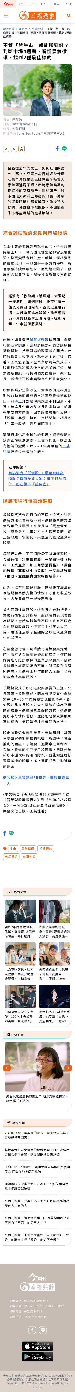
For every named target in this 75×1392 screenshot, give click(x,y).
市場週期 (11, 856)
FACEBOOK (26, 4)
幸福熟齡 (8, 29)
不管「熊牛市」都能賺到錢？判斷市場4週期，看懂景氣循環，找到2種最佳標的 (37, 32)
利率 (14, 401)
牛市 (13, 848)
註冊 (69, 4)
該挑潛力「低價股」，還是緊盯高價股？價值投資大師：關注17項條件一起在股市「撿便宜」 (37, 478)
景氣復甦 (37, 339)
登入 (57, 4)
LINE (44, 4)
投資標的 (45, 848)
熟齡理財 (37, 29)
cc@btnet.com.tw (36, 1317)
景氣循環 (27, 848)
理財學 (23, 29)
